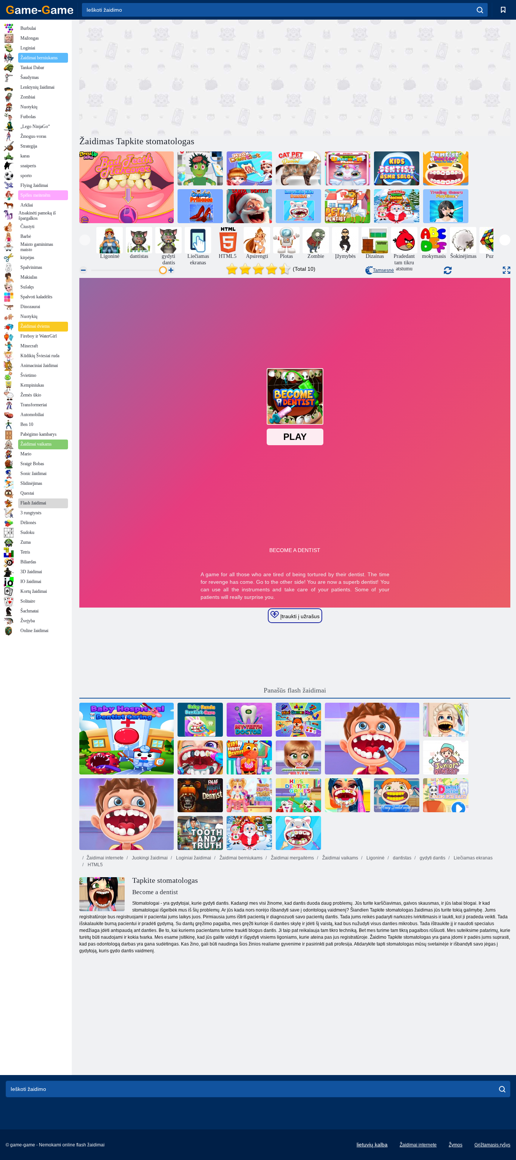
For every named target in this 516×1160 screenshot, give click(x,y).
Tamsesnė (383, 270)
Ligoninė (375, 858)
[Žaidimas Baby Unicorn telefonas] (347, 168)
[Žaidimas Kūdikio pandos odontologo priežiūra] (200, 720)
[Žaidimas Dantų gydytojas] (445, 720)
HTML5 (95, 864)
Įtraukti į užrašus (299, 616)
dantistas (401, 858)
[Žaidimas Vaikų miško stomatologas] (249, 757)
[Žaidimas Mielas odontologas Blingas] (298, 757)
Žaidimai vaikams (339, 858)
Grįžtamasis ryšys (492, 1145)
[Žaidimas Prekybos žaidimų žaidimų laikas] (445, 206)
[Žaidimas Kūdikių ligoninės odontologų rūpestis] (126, 738)
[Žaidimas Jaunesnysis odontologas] (445, 757)
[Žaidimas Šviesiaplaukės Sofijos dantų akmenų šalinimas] (249, 795)
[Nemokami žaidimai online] (40, 10)
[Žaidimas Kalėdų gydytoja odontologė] (249, 833)
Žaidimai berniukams (240, 858)
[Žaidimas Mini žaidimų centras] (298, 720)
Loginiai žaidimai (193, 858)
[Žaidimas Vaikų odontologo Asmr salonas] (396, 168)
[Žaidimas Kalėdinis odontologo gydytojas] (396, 206)
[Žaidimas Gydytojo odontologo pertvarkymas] (347, 795)
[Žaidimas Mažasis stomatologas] (372, 738)
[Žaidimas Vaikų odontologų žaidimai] (298, 795)
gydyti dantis (432, 858)
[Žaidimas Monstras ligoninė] (200, 168)
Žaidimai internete (105, 858)
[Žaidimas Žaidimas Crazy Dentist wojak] (396, 795)
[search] (480, 10)
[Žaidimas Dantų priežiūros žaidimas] (200, 757)
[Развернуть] (506, 270)
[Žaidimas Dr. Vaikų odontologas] (126, 814)
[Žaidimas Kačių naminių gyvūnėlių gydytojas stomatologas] (298, 168)
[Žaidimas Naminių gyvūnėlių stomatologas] (347, 206)
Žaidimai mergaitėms (292, 858)
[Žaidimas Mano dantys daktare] (249, 720)
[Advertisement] (187, 77)
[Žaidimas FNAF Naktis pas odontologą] (200, 795)
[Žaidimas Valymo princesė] (200, 206)
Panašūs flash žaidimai (295, 690)
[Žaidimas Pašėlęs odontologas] (249, 168)
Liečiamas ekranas (473, 858)
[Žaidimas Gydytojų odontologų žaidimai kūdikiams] (445, 795)
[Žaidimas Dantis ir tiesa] (200, 833)
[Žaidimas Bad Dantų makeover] (126, 187)
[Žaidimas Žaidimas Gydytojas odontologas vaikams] (445, 168)
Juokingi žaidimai (149, 858)
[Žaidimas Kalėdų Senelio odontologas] (249, 206)
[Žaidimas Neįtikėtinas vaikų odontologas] (298, 206)
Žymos (455, 1145)
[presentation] (84, 239)
